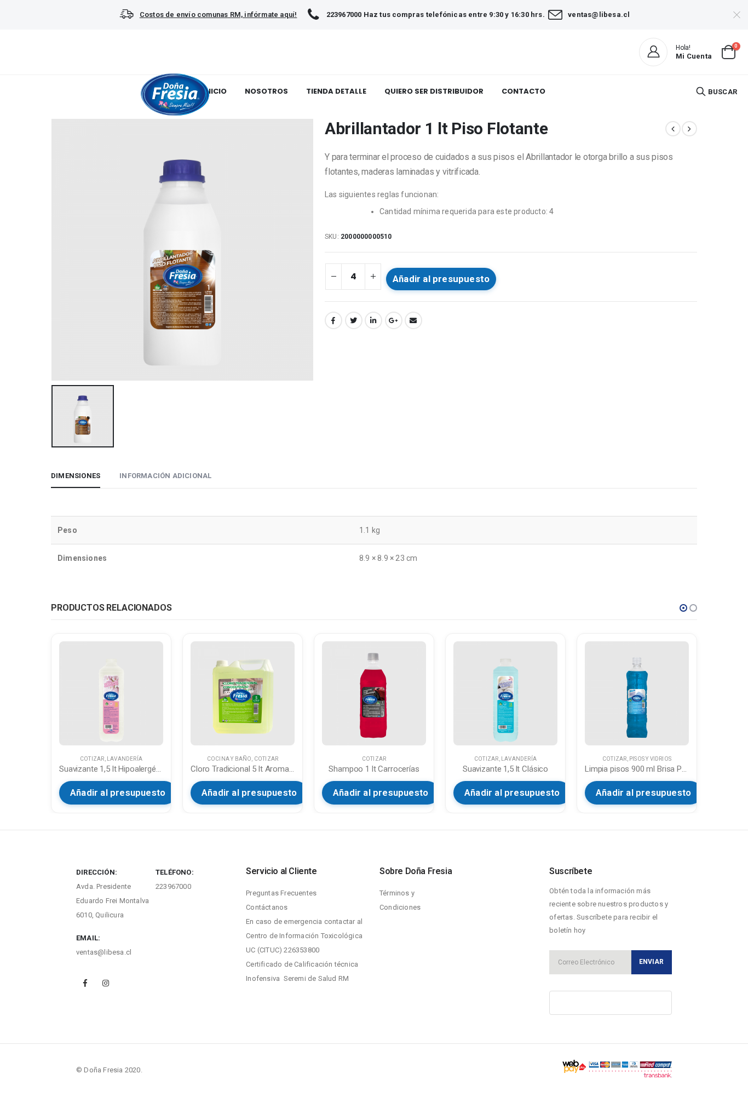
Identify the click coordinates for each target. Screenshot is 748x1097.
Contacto (523, 91)
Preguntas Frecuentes (281, 893)
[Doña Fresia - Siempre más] (175, 94)
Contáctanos (266, 907)
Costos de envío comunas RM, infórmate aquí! (218, 14)
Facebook (333, 320)
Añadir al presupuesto (441, 278)
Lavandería (124, 759)
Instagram (105, 983)
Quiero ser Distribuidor (434, 91)
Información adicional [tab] (165, 476)
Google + (393, 320)
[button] (683, 607)
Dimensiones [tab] (75, 476)
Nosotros (266, 91)
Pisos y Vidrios (650, 759)
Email (413, 320)
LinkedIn (373, 320)
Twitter (354, 320)
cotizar (92, 759)
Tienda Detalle (336, 91)
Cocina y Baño (229, 759)
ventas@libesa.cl (103, 952)
